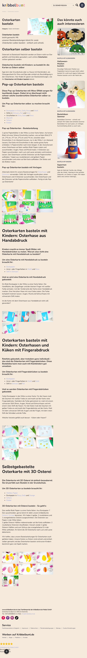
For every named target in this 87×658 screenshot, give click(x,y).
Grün (28, 113)
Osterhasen (42, 172)
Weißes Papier (12, 493)
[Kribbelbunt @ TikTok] (16, 617)
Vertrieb (4, 637)
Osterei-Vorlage (8, 515)
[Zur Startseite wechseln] (16, 5)
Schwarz (16, 113)
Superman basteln (61, 166)
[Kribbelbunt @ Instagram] (12, 617)
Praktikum (18, 637)
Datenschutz (34, 628)
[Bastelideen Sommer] (71, 94)
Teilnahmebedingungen (47, 628)
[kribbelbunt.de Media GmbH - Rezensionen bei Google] (9, 643)
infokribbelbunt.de (28, 614)
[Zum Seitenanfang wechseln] (83, 648)
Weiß (36, 110)
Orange (32, 495)
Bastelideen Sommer (62, 115)
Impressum (25, 628)
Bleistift (9, 118)
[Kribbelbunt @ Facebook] (3, 617)
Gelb (23, 110)
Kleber (8, 123)
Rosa (28, 110)
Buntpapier (10, 267)
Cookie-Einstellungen (69, 628)
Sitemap (58, 628)
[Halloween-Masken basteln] (71, 41)
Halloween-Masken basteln (62, 63)
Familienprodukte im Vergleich (10, 628)
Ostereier (5, 174)
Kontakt (25, 637)
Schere (9, 120)
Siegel (10, 637)
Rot (21, 113)
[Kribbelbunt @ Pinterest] (7, 617)
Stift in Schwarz (12, 271)
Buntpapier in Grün (13, 110)
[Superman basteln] (71, 145)
